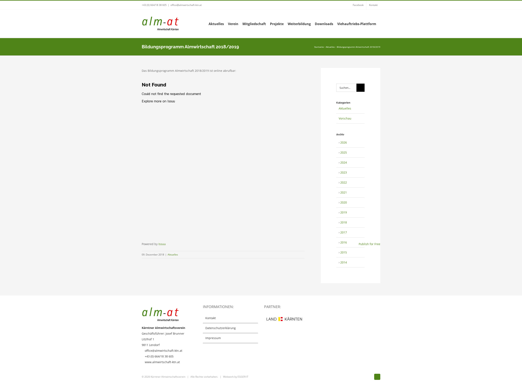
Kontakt (210, 318)
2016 (343, 242)
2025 (343, 152)
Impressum (213, 338)
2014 (343, 262)
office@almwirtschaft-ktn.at (186, 5)
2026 (343, 142)
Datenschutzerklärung (220, 328)
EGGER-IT (243, 376)
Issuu (162, 244)
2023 (343, 172)
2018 (343, 222)
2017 (343, 232)
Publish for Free (369, 244)
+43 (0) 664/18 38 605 (154, 5)
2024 (343, 162)
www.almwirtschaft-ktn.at (162, 362)
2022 (343, 182)
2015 (343, 252)
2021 (343, 192)
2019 (343, 212)
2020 (343, 202)
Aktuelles (173, 254)
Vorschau (345, 118)
